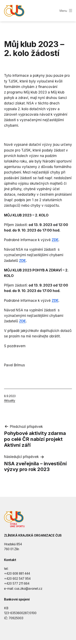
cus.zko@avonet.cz (28, 589)
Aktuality (9, 400)
